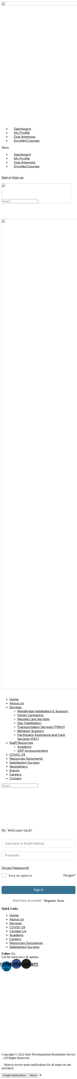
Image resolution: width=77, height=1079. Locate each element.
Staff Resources (21, 743)
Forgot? (69, 875)
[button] (38, 147)
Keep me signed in (20, 875)
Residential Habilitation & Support (42, 711)
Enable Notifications (14, 1075)
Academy (24, 747)
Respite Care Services (33, 719)
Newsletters (18, 767)
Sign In (38, 889)
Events (14, 770)
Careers (15, 774)
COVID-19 (17, 755)
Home (14, 699)
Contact (15, 778)
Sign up (17, 177)
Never (33, 1075)
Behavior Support (30, 731)
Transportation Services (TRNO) (41, 727)
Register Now (54, 901)
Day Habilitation (29, 723)
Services (15, 707)
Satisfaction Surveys (24, 763)
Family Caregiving (30, 715)
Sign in (6, 177)
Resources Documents (26, 759)
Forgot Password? (15, 868)
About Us (16, 703)
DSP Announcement (32, 751)
